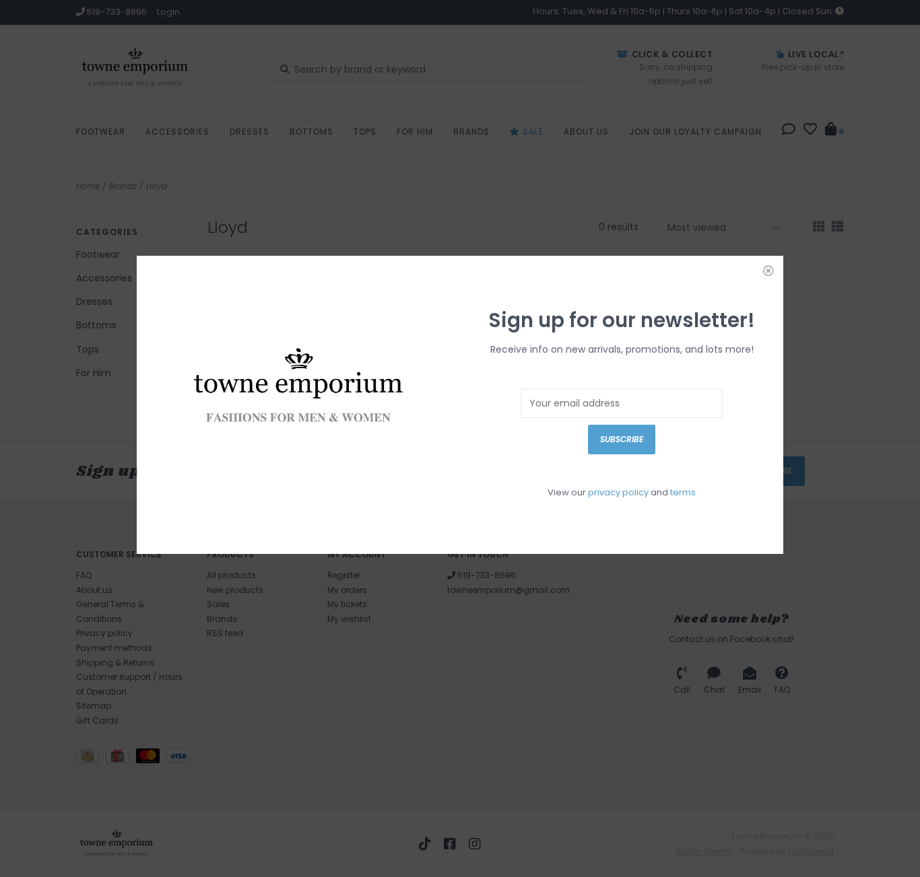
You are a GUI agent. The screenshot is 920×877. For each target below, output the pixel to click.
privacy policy (618, 492)
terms (683, 492)
